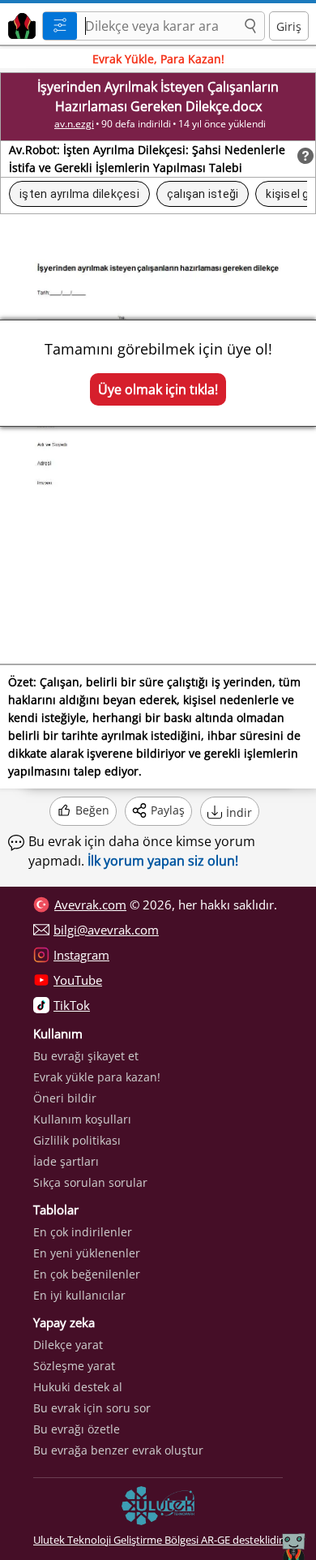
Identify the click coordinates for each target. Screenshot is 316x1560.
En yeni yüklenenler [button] (86, 1253)
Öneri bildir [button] (64, 1098)
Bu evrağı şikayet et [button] (86, 1056)
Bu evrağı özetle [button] (76, 1429)
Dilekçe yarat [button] (68, 1344)
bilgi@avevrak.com (106, 930)
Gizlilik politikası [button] (77, 1140)
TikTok (71, 1005)
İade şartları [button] (66, 1161)
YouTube (77, 980)
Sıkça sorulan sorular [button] (90, 1182)
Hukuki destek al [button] (77, 1387)
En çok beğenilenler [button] (86, 1274)
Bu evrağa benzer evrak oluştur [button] (118, 1450)
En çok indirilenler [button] (82, 1232)
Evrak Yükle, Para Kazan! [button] (158, 59)
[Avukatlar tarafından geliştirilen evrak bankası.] (19, 24)
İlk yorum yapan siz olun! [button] (163, 861)
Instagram (81, 955)
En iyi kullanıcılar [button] (79, 1295)
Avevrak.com (90, 904)
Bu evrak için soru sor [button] (92, 1408)
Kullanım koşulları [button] (82, 1119)
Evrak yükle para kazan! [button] (96, 1077)
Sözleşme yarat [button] (74, 1365)
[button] (250, 27)
